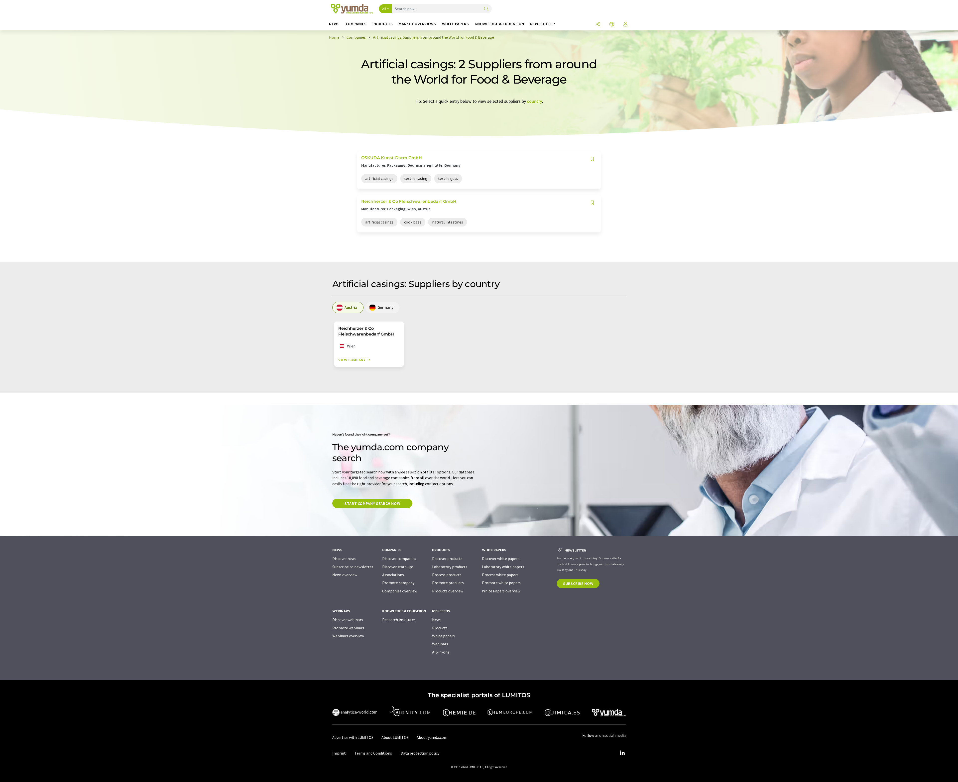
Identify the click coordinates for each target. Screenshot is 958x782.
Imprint (339, 753)
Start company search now (372, 503)
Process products (447, 574)
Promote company (398, 582)
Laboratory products (449, 566)
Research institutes (399, 619)
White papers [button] (455, 23)
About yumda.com (432, 737)
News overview (344, 574)
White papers (443, 635)
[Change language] (611, 24)
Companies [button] (356, 23)
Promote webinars (348, 627)
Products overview (447, 590)
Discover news (344, 558)
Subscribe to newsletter (352, 566)
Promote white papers (501, 582)
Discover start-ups (398, 566)
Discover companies (399, 558)
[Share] (598, 24)
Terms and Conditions (373, 753)
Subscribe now (578, 583)
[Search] (486, 9)
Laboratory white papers (503, 566)
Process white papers (500, 574)
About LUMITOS (395, 737)
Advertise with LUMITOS (352, 737)
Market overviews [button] (417, 23)
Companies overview (399, 590)
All (384, 8)
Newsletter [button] (542, 23)
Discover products (447, 558)
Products (440, 627)
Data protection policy (420, 753)
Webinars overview (348, 635)
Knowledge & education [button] (499, 23)
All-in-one (441, 652)
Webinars (440, 643)
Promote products (448, 582)
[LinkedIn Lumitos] (622, 753)
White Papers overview (501, 590)
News (436, 619)
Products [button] (382, 23)
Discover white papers (500, 558)
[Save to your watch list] (592, 159)
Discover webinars (347, 619)
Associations (393, 574)
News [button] (334, 23)
